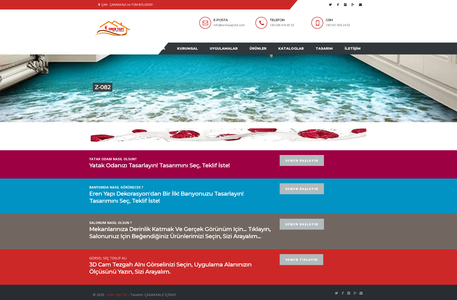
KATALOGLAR (297, 53)
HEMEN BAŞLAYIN (301, 170)
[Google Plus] (352, 5)
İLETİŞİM (354, 53)
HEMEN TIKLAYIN (301, 269)
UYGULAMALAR (234, 53)
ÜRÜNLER (266, 53)
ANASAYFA (171, 53)
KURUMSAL (200, 53)
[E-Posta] (360, 5)
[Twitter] (330, 5)
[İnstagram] (345, 5)
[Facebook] (337, 5)
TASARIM (327, 53)
